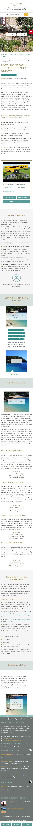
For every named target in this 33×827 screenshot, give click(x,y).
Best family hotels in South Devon (10, 766)
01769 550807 (8, 187)
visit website (9, 197)
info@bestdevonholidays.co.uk (12, 740)
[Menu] (2, 3)
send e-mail (22, 187)
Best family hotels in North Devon (10, 774)
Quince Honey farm (9, 615)
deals (4, 56)
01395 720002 (8, 738)
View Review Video (17, 316)
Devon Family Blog (8, 717)
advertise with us (21, 820)
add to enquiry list (9, 191)
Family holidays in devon (8, 754)
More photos (16, 402)
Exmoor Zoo (23, 615)
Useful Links (4, 786)
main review (4, 54)
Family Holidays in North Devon (17, 719)
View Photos (11, 34)
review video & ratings (24, 54)
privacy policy (10, 820)
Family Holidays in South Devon (23, 717)
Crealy (17, 615)
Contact (30, 719)
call (27, 824)
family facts (13, 54)
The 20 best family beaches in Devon (17, 808)
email (17, 824)
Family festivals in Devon (14, 801)
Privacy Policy (5, 789)
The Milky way (9, 613)
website (6, 824)
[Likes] (31, 32)
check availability (23, 197)
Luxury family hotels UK (7, 761)
